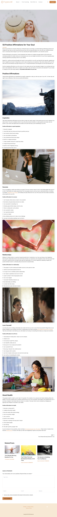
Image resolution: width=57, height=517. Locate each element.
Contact (41, 2)
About (17, 2)
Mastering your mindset (13, 192)
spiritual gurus (9, 430)
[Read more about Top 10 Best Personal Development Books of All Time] (28, 450)
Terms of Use (29, 508)
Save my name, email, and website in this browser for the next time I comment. (18, 494)
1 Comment (7, 459)
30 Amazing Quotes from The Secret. (33, 429)
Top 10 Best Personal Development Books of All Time (28, 458)
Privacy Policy (30, 506)
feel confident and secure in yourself (45, 329)
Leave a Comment (24, 462)
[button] (19, 2)
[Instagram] (47, 506)
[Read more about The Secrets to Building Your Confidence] (44, 450)
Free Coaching (25, 2)
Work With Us (34, 2)
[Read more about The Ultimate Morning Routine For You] (12, 449)
